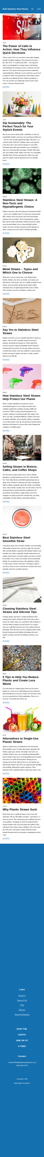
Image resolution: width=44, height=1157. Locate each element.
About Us (22, 995)
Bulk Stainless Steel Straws (15, 9)
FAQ (22, 1005)
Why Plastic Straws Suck (20, 809)
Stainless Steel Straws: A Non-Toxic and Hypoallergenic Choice (20, 203)
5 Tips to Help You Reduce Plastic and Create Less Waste (21, 680)
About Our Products (22, 1014)
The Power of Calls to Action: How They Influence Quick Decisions (21, 49)
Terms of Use (22, 1000)
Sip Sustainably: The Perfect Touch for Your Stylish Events (18, 126)
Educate (22, 1009)
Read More (6, 87)
